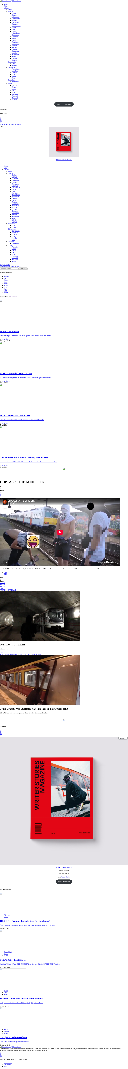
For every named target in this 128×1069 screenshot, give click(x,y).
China (14, 87)
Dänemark (15, 17)
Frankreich (15, 22)
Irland (14, 28)
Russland (15, 96)
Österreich (15, 37)
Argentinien (16, 69)
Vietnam (14, 100)
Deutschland (16, 19)
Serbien (14, 47)
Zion (5, 282)
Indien (14, 89)
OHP (5, 574)
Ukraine (14, 58)
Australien (11, 80)
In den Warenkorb (64, 881)
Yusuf (6, 293)
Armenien (15, 85)
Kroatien (15, 31)
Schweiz (14, 46)
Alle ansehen (13, 296)
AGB (6, 1066)
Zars (5, 289)
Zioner (6, 280)
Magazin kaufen (5, 265)
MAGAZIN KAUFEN (64, 104)
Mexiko (14, 76)
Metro (6, 954)
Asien (10, 83)
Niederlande (16, 33)
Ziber (5, 284)
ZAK (5, 291)
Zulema (6, 276)
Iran (13, 91)
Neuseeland (15, 82)
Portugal (14, 40)
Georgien (15, 24)
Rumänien (15, 42)
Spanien (14, 53)
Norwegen (15, 35)
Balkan (14, 13)
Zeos (5, 287)
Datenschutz (8, 1063)
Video (6, 917)
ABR (5, 572)
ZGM (6, 285)
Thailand (15, 98)
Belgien (14, 15)
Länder (6, 8)
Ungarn (14, 60)
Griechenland (16, 26)
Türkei (14, 56)
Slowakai (15, 49)
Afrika (10, 10)
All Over (7, 915)
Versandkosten (65, 877)
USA (13, 64)
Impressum (7, 1064)
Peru (13, 78)
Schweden (15, 44)
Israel (13, 92)
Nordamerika (12, 62)
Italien (14, 29)
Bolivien (14, 73)
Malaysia (15, 94)
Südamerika (12, 67)
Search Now (23, 268)
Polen (14, 38)
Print (5, 6)
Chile (13, 74)
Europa (10, 11)
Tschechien (15, 55)
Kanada (14, 65)
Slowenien (15, 51)
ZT (5, 278)
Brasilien (15, 71)
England (14, 20)
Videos (6, 4)
